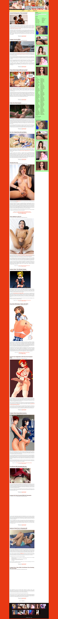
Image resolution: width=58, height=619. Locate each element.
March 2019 (37, 110)
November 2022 (38, 90)
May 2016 (41, 91)
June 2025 (37, 80)
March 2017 (41, 84)
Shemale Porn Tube (35, 10)
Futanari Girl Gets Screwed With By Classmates (20, 495)
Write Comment (24, 36)
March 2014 (41, 102)
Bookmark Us (39, 13)
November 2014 (42, 99)
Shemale (27, 265)
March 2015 (41, 97)
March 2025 (37, 81)
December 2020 (38, 100)
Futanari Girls (19, 300)
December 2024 (38, 82)
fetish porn (22, 553)
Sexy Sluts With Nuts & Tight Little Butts (19, 303)
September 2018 (38, 114)
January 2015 (42, 98)
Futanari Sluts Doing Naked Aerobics (18, 413)
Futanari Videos (24, 35)
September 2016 (42, 88)
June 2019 (37, 109)
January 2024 (37, 85)
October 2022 (37, 91)
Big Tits (19, 211)
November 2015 (42, 94)
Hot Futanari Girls (28, 300)
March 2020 (37, 104)
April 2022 (37, 93)
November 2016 (42, 87)
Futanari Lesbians (16, 212)
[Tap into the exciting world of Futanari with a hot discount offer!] (29, 9)
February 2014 (42, 103)
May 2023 (37, 87)
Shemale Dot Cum (14, 162)
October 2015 (42, 95)
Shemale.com (18, 201)
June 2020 (37, 103)
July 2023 (37, 86)
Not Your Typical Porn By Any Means (18, 132)
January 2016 (42, 93)
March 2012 (41, 113)
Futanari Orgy (21, 212)
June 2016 (41, 90)
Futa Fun (23, 10)
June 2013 (41, 106)
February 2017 (42, 85)
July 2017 (41, 82)
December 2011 (42, 114)
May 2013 (41, 107)
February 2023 (37, 88)
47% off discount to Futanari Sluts (18, 293)
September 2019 (38, 107)
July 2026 (37, 78)
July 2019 (37, 108)
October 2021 (37, 96)
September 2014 (42, 100)
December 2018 (38, 112)
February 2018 (42, 79)
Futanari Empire (26, 211)
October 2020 (37, 101)
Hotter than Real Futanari (15, 102)
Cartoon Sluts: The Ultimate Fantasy (18, 269)
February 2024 (37, 84)
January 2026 (37, 79)
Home (36, 13)
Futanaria (29, 10)
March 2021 (37, 99)
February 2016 (42, 92)
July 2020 (37, 102)
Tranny (29, 265)
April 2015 (41, 96)
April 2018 (41, 78)
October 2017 (42, 81)
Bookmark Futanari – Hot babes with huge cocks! (22, 40)
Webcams (43, 22)
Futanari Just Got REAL (15, 39)
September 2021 (38, 97)
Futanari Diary (22, 211)
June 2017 (41, 83)
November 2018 (38, 113)
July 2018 (37, 115)
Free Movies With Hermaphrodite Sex (18, 466)
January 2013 (42, 109)
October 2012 (42, 110)
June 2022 (37, 92)
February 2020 (37, 105)
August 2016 (42, 89)
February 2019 (37, 111)
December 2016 (42, 86)
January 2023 (37, 89)
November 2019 (38, 106)
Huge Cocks (43, 19)
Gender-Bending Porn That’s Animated (18, 13)
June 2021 (37, 98)
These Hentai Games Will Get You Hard (18, 69)
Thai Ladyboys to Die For (15, 216)
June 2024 (37, 83)
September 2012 (42, 111)
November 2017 (42, 80)
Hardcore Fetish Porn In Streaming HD (18, 528)
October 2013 (42, 105)
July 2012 (41, 112)
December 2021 (38, 95)
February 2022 (37, 94)
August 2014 (42, 101)
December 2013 (42, 104)
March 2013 (41, 108)
